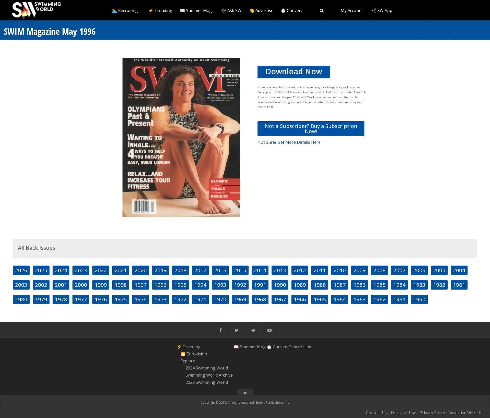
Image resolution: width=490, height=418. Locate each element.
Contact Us (376, 412)
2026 (21, 270)
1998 (121, 284)
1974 (140, 299)
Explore (187, 361)
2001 (61, 284)
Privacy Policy (432, 412)
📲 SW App (381, 10)
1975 (121, 299)
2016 (220, 270)
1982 (439, 284)
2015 (240, 270)
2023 (81, 270)
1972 (180, 299)
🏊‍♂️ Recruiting (125, 10)
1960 (419, 299)
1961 (399, 299)
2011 (320, 270)
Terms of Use (403, 412)
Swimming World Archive (209, 375)
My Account (352, 10)
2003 (21, 284)
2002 (41, 284)
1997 (140, 284)
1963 (359, 299)
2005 (439, 270)
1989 (300, 284)
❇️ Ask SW (231, 10)
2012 (300, 270)
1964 (340, 299)
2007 (399, 270)
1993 (220, 284)
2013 (280, 270)
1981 (459, 284)
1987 (340, 284)
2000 (81, 284)
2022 (101, 270)
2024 (61, 270)
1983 (419, 284)
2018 (180, 270)
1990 (280, 284)
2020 (140, 270)
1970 (220, 299)
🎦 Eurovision (193, 354)
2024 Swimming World (207, 368)
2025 (41, 270)
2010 (340, 270)
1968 (260, 299)
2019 (160, 270)
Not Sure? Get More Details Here (289, 142)
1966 (300, 299)
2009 (359, 270)
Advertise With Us (465, 412)
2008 (379, 270)
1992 (240, 284)
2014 (260, 270)
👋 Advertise (261, 10)
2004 (459, 270)
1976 (101, 299)
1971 (200, 299)
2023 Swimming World (207, 382)
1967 (280, 299)
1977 (81, 299)
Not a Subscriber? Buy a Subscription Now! (311, 128)
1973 (160, 299)
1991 (260, 284)
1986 (359, 284)
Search (295, 347)
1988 (320, 284)
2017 (200, 270)
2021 (121, 270)
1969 (240, 299)
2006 (419, 270)
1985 (379, 284)
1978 (61, 299)
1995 (180, 284)
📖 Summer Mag (196, 10)
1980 (21, 299)
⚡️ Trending (160, 10)
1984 (399, 284)
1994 (200, 284)
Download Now (293, 71)
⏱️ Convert (291, 10)
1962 (379, 299)
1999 (101, 284)
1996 (160, 284)
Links (308, 347)
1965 (320, 299)
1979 (41, 299)
